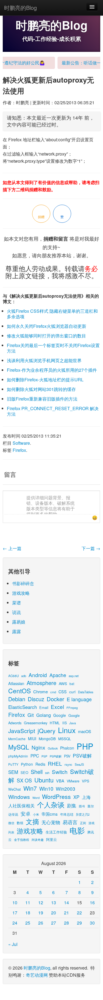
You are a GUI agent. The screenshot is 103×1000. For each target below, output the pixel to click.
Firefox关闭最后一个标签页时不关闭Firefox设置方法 (53, 348)
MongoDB (47, 738)
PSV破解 (82, 755)
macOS (84, 731)
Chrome (40, 691)
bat (71, 683)
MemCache (17, 738)
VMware (73, 781)
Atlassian (16, 683)
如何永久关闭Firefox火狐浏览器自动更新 (46, 326)
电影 (77, 830)
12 (40, 902)
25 (27, 923)
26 (40, 923)
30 (92, 923)
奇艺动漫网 (37, 975)
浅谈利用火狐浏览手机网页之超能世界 (44, 360)
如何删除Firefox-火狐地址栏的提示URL (45, 379)
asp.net (74, 676)
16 (92, 902)
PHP (85, 746)
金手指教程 (21, 839)
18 (27, 912)
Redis (40, 764)
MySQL (18, 746)
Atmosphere (41, 683)
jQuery (46, 730)
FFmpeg (72, 707)
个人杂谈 (51, 804)
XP (76, 797)
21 (66, 912)
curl (72, 691)
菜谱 (16, 602)
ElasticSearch (22, 706)
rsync (68, 764)
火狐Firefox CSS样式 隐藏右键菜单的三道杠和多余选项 (52, 314)
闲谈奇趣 (38, 840)
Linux (67, 730)
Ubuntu (44, 780)
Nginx (38, 747)
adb (23, 676)
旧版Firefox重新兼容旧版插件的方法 (42, 399)
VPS (85, 781)
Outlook (53, 748)
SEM (13, 772)
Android (38, 674)
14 (66, 902)
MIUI (32, 738)
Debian (16, 699)
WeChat (14, 789)
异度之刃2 (83, 814)
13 (53, 902)
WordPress (56, 796)
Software (21, 443)
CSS (63, 691)
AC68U (13, 675)
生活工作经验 (56, 832)
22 (79, 912)
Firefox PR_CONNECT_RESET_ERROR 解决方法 (53, 411)
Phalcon (67, 748)
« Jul (13, 944)
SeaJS (79, 764)
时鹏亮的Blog (20, 8)
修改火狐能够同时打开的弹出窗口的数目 (46, 336)
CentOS (19, 690)
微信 (11, 823)
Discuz (36, 699)
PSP (44, 756)
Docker (55, 699)
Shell (37, 772)
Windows (19, 796)
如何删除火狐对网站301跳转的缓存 (41, 389)
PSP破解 (56, 756)
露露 (16, 631)
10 (14, 902)
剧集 (71, 805)
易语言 (70, 822)
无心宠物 (50, 822)
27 (53, 923)
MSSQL (64, 738)
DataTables (85, 692)
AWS (63, 683)
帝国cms (49, 814)
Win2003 (65, 788)
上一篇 (12, 548)
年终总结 (66, 814)
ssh (47, 773)
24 (14, 923)
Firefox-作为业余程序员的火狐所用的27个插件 (52, 370)
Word (36, 797)
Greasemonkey (35, 722)
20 (53, 912)
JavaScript (21, 730)
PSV (67, 756)
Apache (57, 675)
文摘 (32, 821)
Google (59, 715)
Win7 (30, 788)
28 (66, 923)
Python (27, 764)
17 (14, 912)
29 (79, 923)
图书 (82, 806)
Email (43, 707)
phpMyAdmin (18, 756)
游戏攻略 (21, 593)
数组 (20, 822)
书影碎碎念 (23, 583)
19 (40, 912)
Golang (43, 715)
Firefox (19, 450)
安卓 (25, 813)
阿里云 (51, 839)
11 (27, 902)
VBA (60, 781)
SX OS (24, 780)
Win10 (46, 788)
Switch (60, 771)
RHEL (55, 763)
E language (79, 699)
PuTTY (13, 764)
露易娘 (18, 622)
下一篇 (91, 548)
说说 (16, 612)
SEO (24, 772)
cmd (53, 692)
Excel (57, 706)
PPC (34, 756)
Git (30, 714)
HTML (55, 722)
